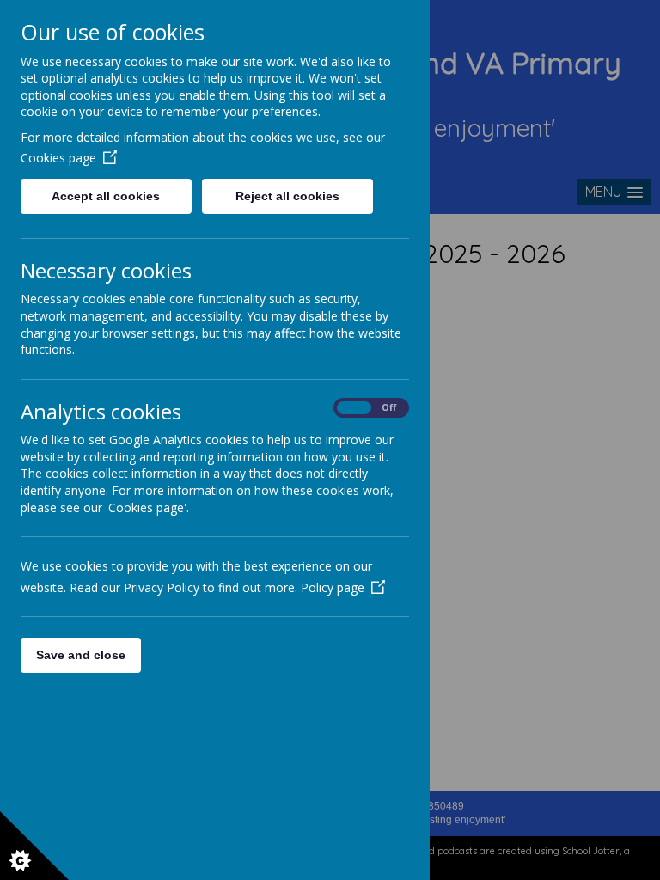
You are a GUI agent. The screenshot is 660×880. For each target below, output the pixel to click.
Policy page (332, 587)
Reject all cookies (287, 196)
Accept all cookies (106, 196)
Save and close (80, 655)
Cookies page (58, 158)
